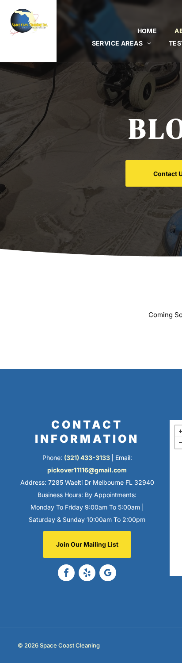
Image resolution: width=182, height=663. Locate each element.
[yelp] (87, 573)
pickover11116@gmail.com (87, 470)
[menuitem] (147, 31)
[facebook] (66, 573)
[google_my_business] (107, 573)
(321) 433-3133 (87, 457)
